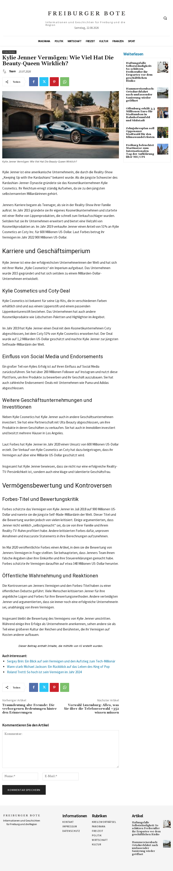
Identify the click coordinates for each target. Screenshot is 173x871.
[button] (165, 18)
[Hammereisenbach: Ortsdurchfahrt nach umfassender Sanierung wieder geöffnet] (162, 92)
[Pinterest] (54, 81)
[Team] (5, 71)
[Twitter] (43, 81)
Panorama (9, 52)
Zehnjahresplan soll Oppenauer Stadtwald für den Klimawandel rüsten (140, 133)
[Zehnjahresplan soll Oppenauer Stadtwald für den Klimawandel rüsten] (162, 132)
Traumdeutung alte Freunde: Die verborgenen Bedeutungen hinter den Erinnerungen (29, 709)
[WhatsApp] (64, 81)
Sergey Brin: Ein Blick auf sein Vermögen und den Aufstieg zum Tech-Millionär (61, 661)
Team (12, 71)
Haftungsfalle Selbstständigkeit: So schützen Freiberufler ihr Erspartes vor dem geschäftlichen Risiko (139, 72)
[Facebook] (33, 81)
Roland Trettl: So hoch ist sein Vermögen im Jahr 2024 (44, 672)
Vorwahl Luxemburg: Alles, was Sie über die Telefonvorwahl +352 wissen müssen (91, 709)
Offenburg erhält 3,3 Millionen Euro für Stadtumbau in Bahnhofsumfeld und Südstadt (140, 114)
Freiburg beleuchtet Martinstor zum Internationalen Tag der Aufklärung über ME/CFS (140, 151)
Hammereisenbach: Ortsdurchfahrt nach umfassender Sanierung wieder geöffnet (140, 94)
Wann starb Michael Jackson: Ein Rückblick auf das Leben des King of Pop (58, 666)
